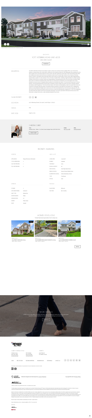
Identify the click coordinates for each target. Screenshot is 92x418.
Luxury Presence (42, 376)
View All (77, 246)
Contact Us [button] (46, 319)
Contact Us (57, 360)
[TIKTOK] (74, 360)
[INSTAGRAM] (68, 360)
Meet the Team (20, 360)
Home (12, 360)
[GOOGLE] (77, 360)
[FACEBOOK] (65, 360)
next (8, 44)
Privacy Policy (77, 376)
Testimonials (49, 360)
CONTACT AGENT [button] (33, 132)
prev (5, 44)
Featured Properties (30, 360)
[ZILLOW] (79, 360)
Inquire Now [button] (46, 63)
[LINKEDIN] (71, 360)
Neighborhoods (40, 360)
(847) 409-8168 (29, 354)
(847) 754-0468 (67, 129)
